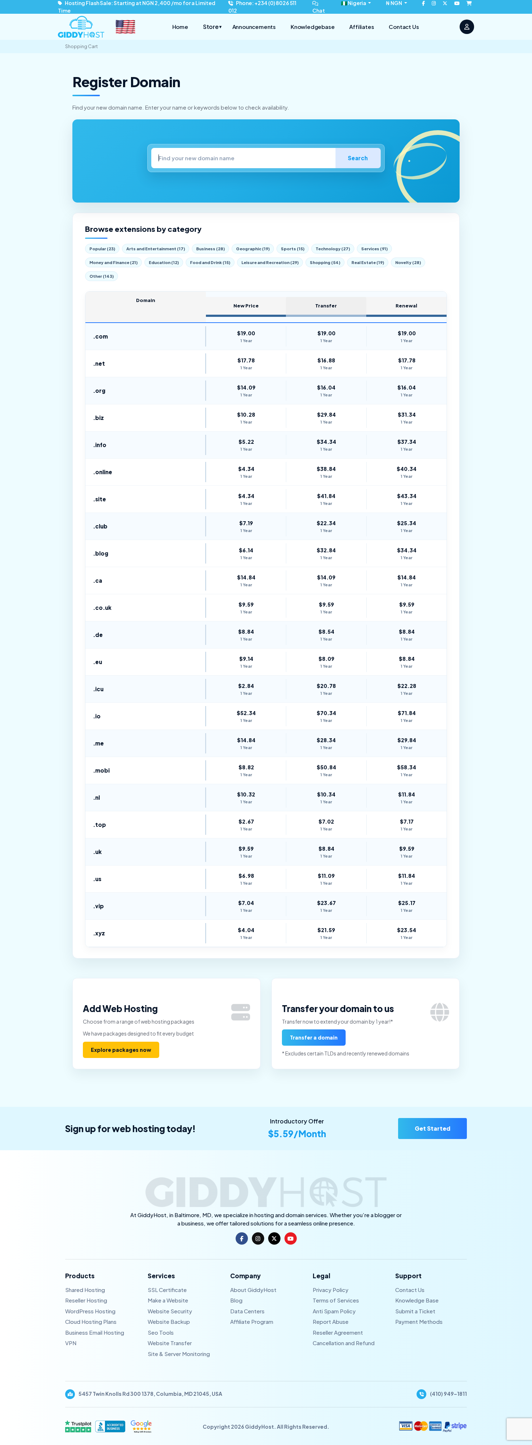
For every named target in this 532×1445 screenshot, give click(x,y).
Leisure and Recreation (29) (270, 262)
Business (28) (210, 248)
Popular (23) (102, 248)
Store (212, 26)
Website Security (170, 1311)
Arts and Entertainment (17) (155, 248)
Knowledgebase (312, 26)
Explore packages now (121, 1049)
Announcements (254, 26)
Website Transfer (170, 1342)
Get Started (432, 1128)
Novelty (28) (408, 262)
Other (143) (101, 276)
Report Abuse (331, 1321)
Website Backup (169, 1321)
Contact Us (404, 26)
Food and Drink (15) (210, 262)
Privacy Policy (331, 1289)
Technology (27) (333, 248)
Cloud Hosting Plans (91, 1321)
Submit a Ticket (415, 1311)
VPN (70, 1342)
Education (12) (164, 262)
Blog (236, 1300)
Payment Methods (419, 1321)
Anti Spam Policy (334, 1311)
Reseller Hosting (86, 1300)
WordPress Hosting (90, 1311)
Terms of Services (336, 1300)
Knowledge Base (417, 1300)
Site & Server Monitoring (179, 1353)
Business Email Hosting (94, 1332)
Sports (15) (292, 248)
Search (358, 157)
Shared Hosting (85, 1289)
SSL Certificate (167, 1289)
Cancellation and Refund (344, 1342)
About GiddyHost (253, 1289)
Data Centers (247, 1311)
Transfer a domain (314, 1037)
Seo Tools (161, 1332)
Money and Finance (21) (113, 262)
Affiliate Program (251, 1321)
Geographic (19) (253, 248)
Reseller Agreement (338, 1332)
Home (180, 26)
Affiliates (361, 26)
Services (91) (374, 248)
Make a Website (168, 1300)
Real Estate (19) (367, 262)
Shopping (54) (325, 262)
